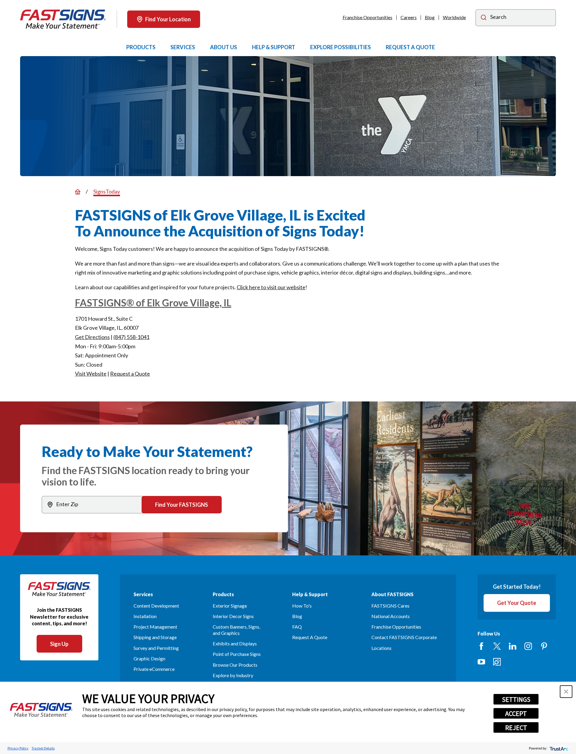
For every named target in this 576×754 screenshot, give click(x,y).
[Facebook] (481, 646)
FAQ (297, 626)
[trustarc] (558, 748)
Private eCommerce (154, 669)
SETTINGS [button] (516, 699)
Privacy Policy (18, 748)
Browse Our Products (235, 665)
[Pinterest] (544, 646)
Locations (381, 648)
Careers (408, 17)
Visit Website (90, 373)
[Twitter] (497, 646)
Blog (430, 17)
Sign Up (59, 644)
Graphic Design (149, 658)
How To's (302, 605)
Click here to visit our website (271, 287)
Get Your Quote (516, 602)
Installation (145, 616)
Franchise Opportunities (367, 17)
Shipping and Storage (155, 637)
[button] (566, 692)
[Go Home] (77, 191)
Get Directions (92, 337)
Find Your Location (168, 19)
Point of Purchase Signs (237, 654)
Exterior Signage (230, 605)
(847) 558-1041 (131, 337)
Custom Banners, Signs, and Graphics (236, 630)
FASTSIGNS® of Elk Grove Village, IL (153, 302)
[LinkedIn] (512, 646)
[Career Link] (497, 661)
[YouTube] (481, 661)
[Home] (63, 19)
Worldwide (454, 17)
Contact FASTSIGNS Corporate (404, 637)
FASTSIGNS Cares (390, 605)
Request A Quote (309, 637)
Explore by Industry (233, 675)
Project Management (155, 626)
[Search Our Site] (483, 18)
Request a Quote (130, 373)
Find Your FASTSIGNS (181, 504)
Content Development (156, 605)
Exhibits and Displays (235, 643)
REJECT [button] (516, 727)
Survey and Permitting (156, 648)
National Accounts (390, 616)
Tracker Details (43, 748)
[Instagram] (528, 646)
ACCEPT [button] (516, 713)
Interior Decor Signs (233, 616)
